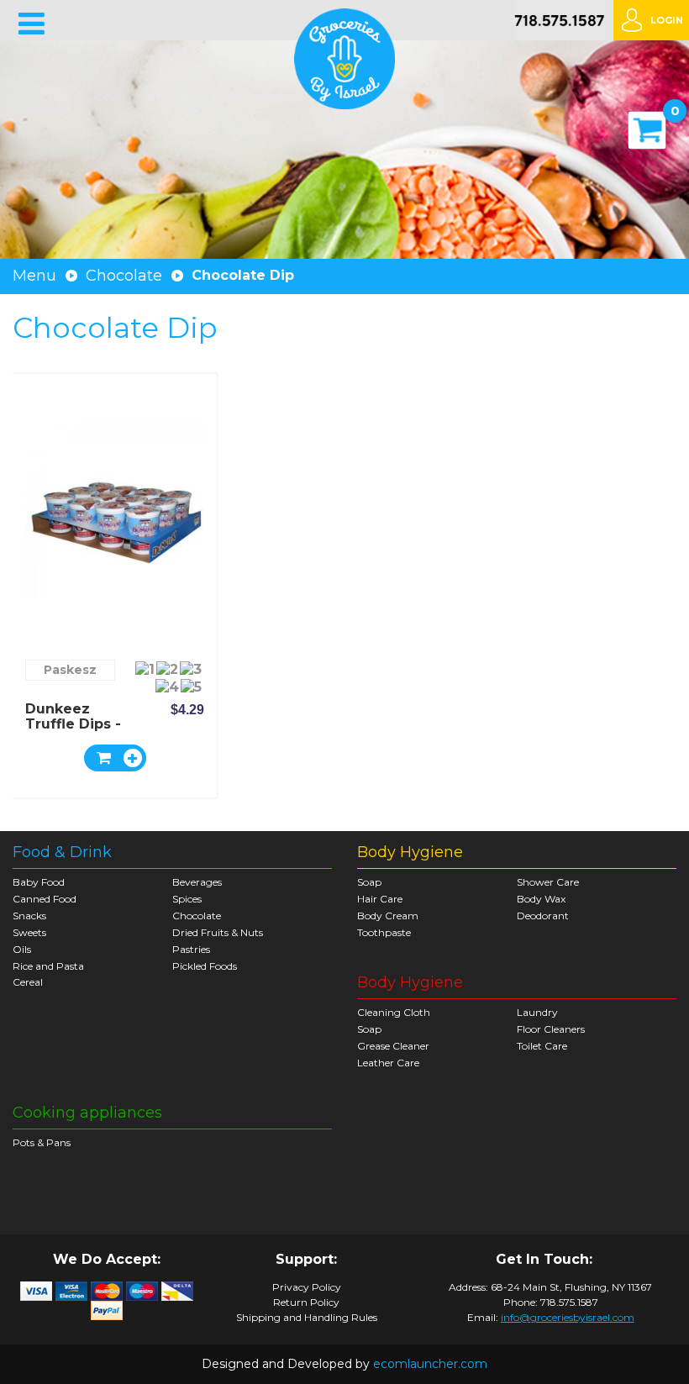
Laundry (537, 1012)
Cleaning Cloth (393, 1012)
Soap (369, 882)
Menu (34, 275)
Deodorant (543, 915)
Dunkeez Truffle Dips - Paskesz (73, 724)
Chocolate (124, 275)
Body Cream (387, 915)
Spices (187, 898)
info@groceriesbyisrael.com (567, 1317)
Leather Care (388, 1062)
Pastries (191, 949)
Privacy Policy (306, 1287)
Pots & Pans (42, 1142)
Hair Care (379, 898)
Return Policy (306, 1302)
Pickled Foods (204, 966)
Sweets (29, 932)
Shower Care (548, 882)
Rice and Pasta (48, 966)
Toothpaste (384, 932)
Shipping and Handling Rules (306, 1317)
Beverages (197, 882)
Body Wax (541, 898)
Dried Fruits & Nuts (217, 932)
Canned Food (44, 898)
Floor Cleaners (551, 1029)
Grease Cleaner (393, 1045)
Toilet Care (542, 1045)
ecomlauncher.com (430, 1363)
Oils (22, 949)
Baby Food (39, 882)
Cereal (28, 982)
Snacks (29, 915)
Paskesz (70, 669)
